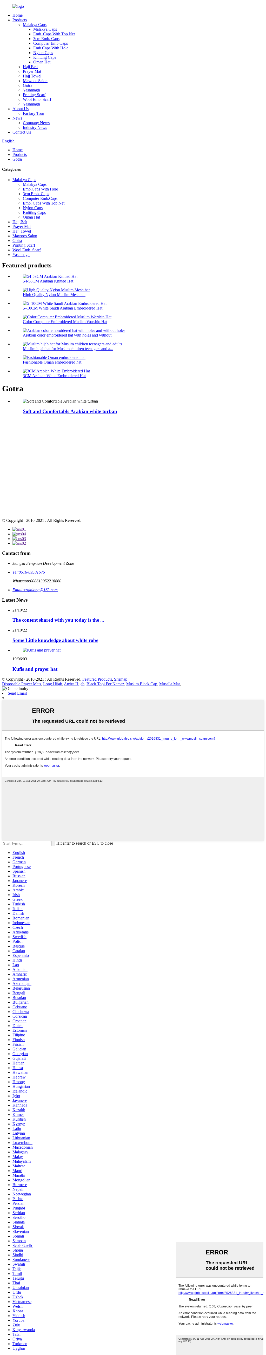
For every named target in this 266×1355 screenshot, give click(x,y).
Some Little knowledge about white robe (55, 640)
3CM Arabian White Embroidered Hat (54, 375)
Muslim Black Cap (141, 684)
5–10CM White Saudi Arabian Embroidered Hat (62, 308)
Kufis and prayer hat (34, 669)
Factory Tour (33, 113)
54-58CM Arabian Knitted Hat (48, 281)
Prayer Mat (32, 71)
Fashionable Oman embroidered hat (52, 362)
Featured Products (97, 679)
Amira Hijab (74, 684)
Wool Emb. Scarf (37, 99)
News (17, 118)
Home (17, 15)
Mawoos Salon (35, 80)
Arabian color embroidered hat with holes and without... (69, 335)
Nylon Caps (43, 52)
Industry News (35, 127)
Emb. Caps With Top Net (54, 34)
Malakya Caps (34, 24)
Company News (36, 123)
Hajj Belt (30, 66)
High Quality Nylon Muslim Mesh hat (54, 294)
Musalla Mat (169, 684)
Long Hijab (52, 684)
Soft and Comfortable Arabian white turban (70, 411)
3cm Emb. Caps (46, 38)
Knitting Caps (44, 57)
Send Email (17, 693)
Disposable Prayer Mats (21, 684)
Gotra (27, 85)
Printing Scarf (34, 95)
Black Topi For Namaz (105, 684)
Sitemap (120, 679)
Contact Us (21, 132)
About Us (20, 109)
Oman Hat (41, 62)
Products (19, 20)
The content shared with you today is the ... (58, 620)
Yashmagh (31, 90)
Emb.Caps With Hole (50, 48)
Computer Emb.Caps (50, 43)
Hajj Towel (32, 76)
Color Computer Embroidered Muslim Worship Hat (65, 321)
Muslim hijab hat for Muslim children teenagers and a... (68, 348)
